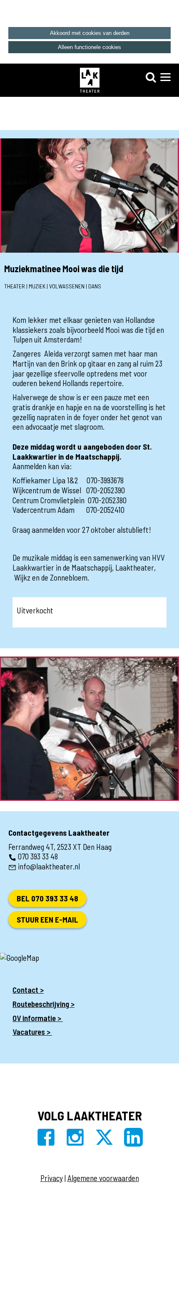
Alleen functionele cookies (89, 47)
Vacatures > (32, 1031)
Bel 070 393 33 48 (47, 898)
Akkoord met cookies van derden (89, 33)
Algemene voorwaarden (103, 1178)
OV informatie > (37, 1018)
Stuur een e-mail (47, 919)
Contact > (28, 989)
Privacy (51, 1178)
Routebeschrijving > (43, 1004)
